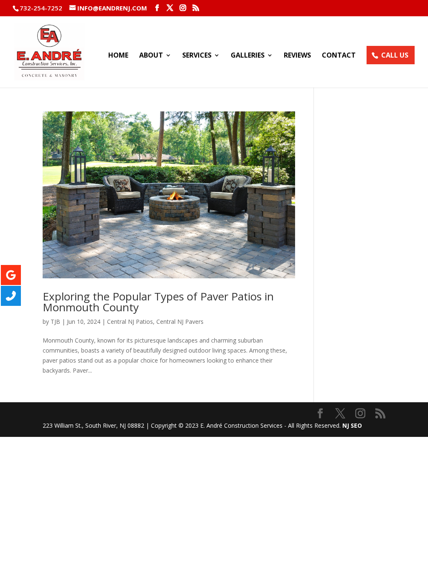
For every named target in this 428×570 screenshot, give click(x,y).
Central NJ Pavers (180, 321)
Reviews (297, 56)
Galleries (248, 56)
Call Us (394, 55)
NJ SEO (352, 425)
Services (196, 56)
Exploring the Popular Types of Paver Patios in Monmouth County (158, 302)
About (151, 56)
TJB (55, 321)
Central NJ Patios (130, 321)
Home (118, 56)
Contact (339, 56)
